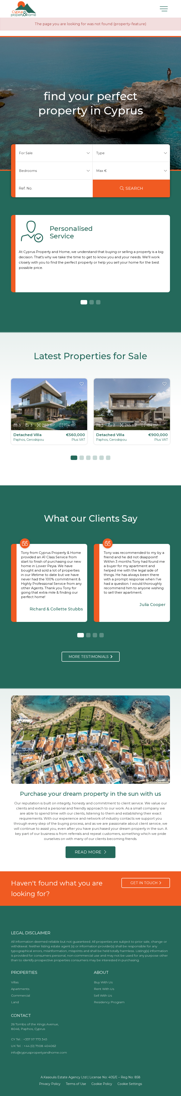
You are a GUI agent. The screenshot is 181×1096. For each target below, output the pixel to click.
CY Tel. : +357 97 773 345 (29, 1039)
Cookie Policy (101, 1084)
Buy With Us (103, 982)
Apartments (20, 989)
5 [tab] (101, 458)
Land (15, 1002)
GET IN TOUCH (144, 883)
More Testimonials (89, 657)
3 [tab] (98, 302)
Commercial (20, 995)
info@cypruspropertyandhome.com (39, 1052)
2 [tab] (91, 302)
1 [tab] (83, 302)
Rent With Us (104, 989)
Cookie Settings (129, 1084)
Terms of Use (76, 1084)
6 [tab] (108, 458)
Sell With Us (103, 995)
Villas (15, 982)
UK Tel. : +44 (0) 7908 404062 (33, 1046)
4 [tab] (95, 458)
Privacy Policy (49, 1084)
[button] (54, 153)
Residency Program (109, 1002)
